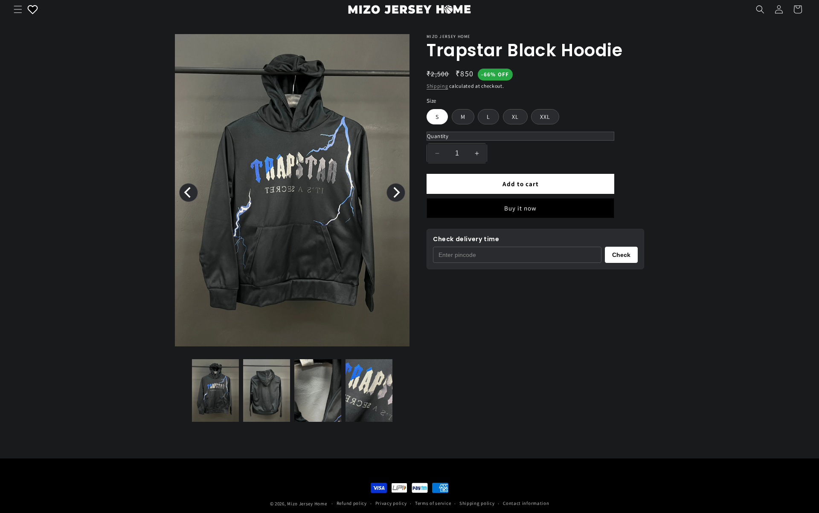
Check (621, 254)
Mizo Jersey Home (307, 504)
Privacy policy (391, 503)
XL (515, 117)
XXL (545, 117)
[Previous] (188, 192)
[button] (18, 9)
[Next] (395, 192)
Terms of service (433, 503)
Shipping (437, 86)
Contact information (526, 503)
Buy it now (520, 208)
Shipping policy (477, 503)
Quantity (437, 136)
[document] (292, 192)
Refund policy (352, 503)
